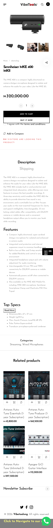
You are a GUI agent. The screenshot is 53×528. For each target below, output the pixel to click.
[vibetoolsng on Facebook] (26, 507)
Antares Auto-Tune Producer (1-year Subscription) (38, 413)
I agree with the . (26, 124)
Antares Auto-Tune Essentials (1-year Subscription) (13, 413)
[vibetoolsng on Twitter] (21, 507)
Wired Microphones (32, 344)
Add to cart (14, 402)
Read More (9, 310)
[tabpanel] (26, 23)
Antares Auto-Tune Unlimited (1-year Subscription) (13, 468)
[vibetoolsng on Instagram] (31, 507)
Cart (47, 4)
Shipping (26, 169)
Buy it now (26, 120)
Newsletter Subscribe (18, 488)
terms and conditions (34, 124)
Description (26, 162)
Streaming (15, 344)
